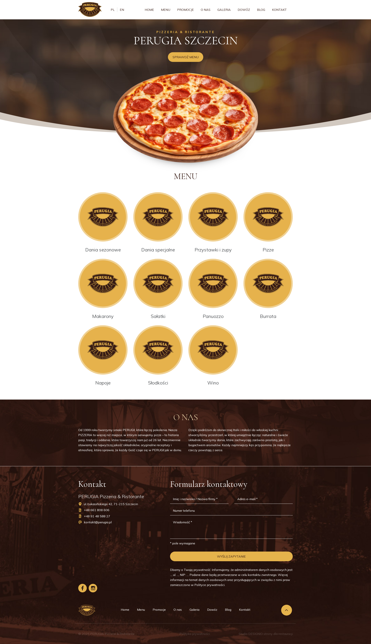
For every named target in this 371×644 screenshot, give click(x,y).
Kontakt (279, 10)
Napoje (103, 383)
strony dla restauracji (278, 634)
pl (113, 10)
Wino (213, 383)
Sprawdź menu (186, 57)
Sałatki (158, 316)
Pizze (268, 250)
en (122, 10)
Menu (165, 10)
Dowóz (244, 10)
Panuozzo (213, 316)
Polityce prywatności (209, 585)
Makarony (103, 316)
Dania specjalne (158, 250)
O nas (205, 10)
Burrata (268, 316)
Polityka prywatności (195, 634)
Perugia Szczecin (186, 41)
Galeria (224, 10)
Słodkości (158, 383)
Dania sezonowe (103, 250)
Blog (261, 10)
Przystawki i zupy (213, 250)
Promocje (185, 10)
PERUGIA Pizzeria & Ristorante (112, 634)
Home (149, 10)
